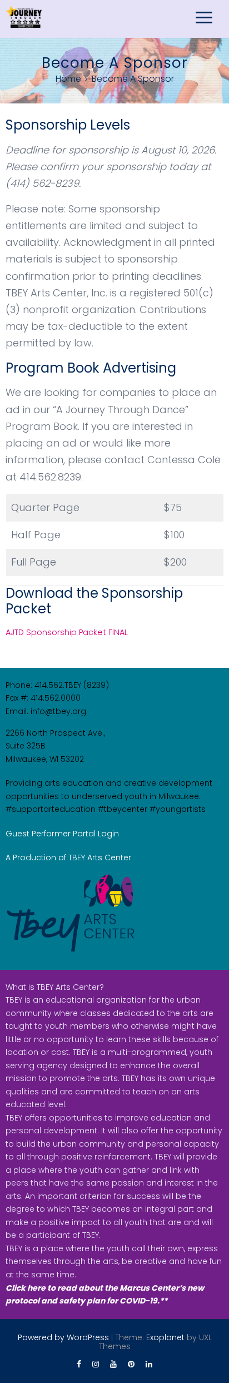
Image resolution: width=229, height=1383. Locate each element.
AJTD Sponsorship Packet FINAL (67, 632)
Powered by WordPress (63, 1337)
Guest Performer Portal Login (62, 833)
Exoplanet (165, 1337)
